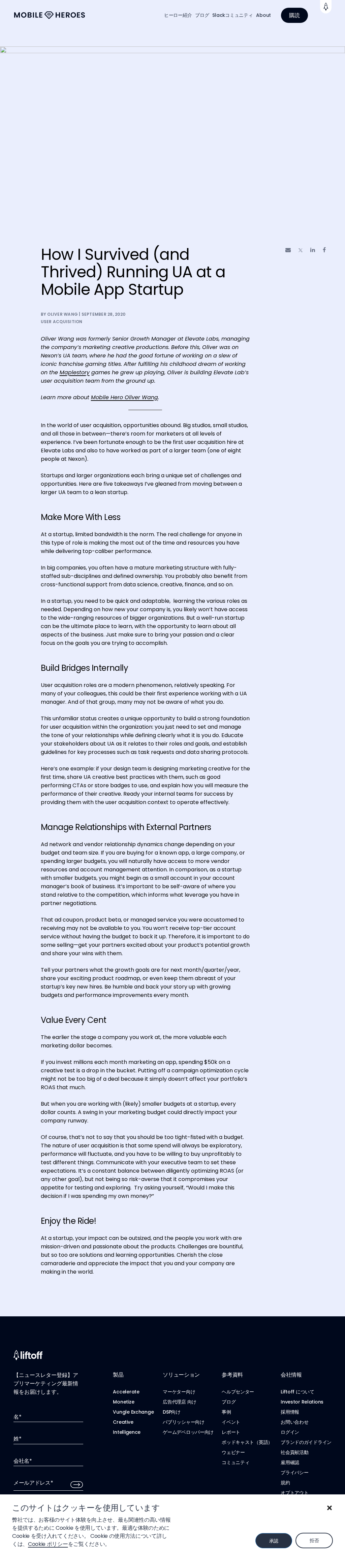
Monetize (123, 1401)
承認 (273, 1540)
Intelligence (126, 1432)
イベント (231, 1422)
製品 (118, 1375)
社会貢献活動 (294, 1452)
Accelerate (126, 1391)
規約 (285, 1482)
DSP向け (172, 1412)
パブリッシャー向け (183, 1422)
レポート (231, 1432)
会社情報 (291, 1375)
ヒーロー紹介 (178, 15)
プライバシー (294, 1472)
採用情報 (290, 1412)
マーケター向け (179, 1391)
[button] (329, 1507)
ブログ (202, 15)
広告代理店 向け (179, 1401)
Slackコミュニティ (232, 15)
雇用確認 (290, 1462)
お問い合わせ (294, 1422)
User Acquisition (62, 321)
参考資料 (232, 1375)
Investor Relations (302, 1401)
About (263, 15)
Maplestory (75, 372)
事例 (226, 1412)
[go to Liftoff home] (49, 15)
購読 (294, 15)
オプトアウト (294, 1492)
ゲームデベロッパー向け (188, 1432)
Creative (123, 1422)
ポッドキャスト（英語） (247, 1442)
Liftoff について (297, 1391)
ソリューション (181, 1375)
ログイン (290, 1432)
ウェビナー (233, 1452)
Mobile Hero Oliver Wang (124, 397)
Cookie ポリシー (48, 1544)
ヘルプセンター (238, 1391)
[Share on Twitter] (301, 250)
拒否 (314, 1540)
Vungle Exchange (133, 1412)
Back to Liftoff (326, 6)
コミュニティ (235, 1462)
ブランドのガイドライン (306, 1442)
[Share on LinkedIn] (312, 250)
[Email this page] (288, 250)
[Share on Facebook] (324, 250)
